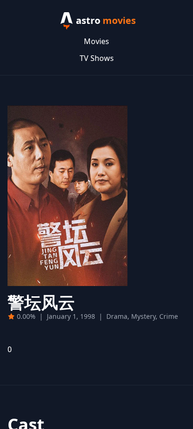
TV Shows (97, 58)
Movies (96, 41)
